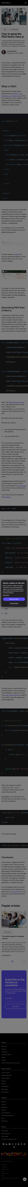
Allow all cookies (14, 599)
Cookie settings (14, 603)
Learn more (6, 595)
